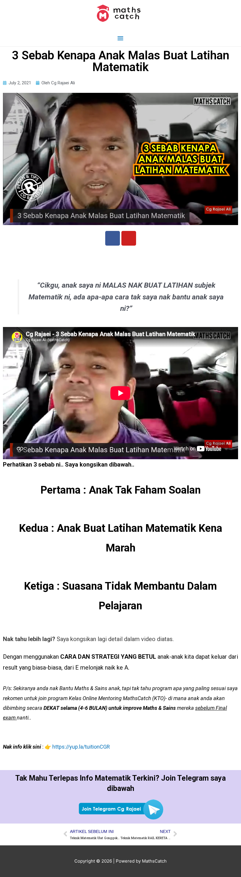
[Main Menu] (120, 38)
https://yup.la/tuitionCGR (81, 747)
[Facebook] (112, 238)
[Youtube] (128, 238)
